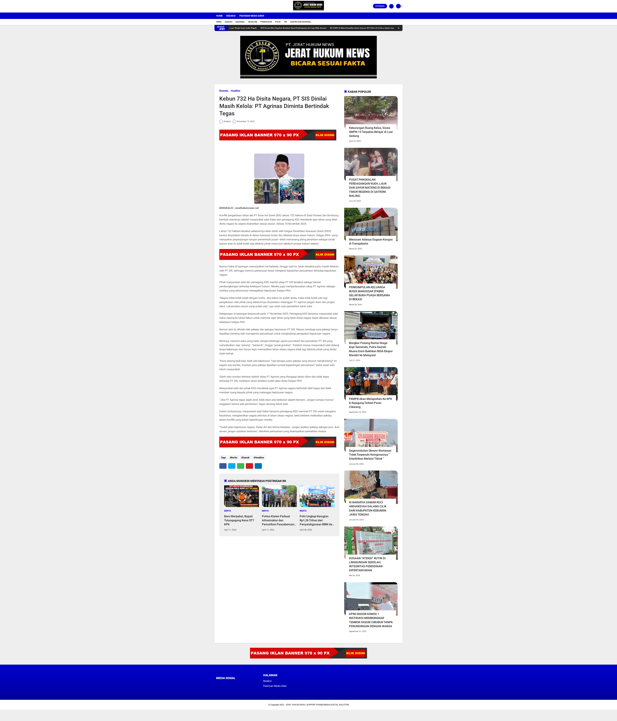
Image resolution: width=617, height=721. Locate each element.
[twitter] (220, 6)
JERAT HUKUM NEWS (295, 704)
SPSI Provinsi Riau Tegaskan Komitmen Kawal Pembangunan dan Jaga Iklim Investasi (265, 28)
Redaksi (231, 15)
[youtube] (228, 6)
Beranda (223, 90)
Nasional (240, 22)
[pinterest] (249, 466)
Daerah (228, 22)
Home (219, 15)
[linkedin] (258, 466)
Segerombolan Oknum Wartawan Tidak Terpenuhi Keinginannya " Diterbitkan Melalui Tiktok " (370, 454)
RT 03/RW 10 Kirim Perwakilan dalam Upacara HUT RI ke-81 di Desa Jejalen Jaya (334, 28)
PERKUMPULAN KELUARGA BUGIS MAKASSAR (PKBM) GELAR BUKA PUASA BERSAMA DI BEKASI (369, 293)
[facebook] (215, 6)
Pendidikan (266, 22)
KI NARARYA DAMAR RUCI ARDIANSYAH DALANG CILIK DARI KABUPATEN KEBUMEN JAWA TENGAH (367, 508)
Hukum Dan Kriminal (300, 22)
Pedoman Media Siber (251, 15)
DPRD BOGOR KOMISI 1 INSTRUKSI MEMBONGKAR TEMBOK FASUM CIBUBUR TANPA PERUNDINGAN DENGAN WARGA (371, 620)
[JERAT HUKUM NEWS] (308, 10)
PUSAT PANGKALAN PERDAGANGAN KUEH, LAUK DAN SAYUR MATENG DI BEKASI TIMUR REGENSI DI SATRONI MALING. (369, 187)
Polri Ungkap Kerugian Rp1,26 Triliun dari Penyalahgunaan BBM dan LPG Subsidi (317, 520)
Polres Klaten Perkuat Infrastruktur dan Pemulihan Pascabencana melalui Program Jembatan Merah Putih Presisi (279, 520)
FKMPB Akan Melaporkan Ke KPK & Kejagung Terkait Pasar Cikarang (370, 403)
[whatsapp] (240, 466)
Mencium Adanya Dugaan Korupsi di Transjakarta (371, 241)
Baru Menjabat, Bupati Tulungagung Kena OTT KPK (239, 520)
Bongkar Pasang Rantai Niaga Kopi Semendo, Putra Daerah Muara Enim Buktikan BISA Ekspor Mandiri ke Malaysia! (371, 349)
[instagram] (224, 6)
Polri (278, 22)
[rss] (247, 684)
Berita (234, 457)
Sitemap (380, 6)
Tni (285, 22)
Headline (252, 22)
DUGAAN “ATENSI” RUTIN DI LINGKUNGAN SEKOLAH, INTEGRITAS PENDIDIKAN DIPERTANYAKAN (367, 564)
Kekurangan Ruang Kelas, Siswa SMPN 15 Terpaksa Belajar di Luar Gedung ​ (371, 132)
